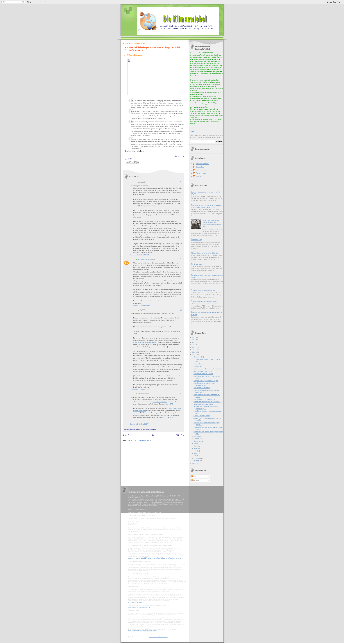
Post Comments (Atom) (142, 440)
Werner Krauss (201, 173)
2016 (194, 340)
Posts (195, 476)
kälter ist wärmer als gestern (203, 371)
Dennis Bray (200, 167)
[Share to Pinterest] (137, 162)
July (195, 446)
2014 (194, 344)
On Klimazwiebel (196, 264)
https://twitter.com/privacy (136, 602)
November (197, 436)
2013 (194, 347)
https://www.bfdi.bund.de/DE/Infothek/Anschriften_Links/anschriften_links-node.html (155, 558)
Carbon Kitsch (198, 364)
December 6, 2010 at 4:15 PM (139, 389)
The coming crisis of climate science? (204, 301)
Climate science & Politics (202, 415)
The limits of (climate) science (203, 374)
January (197, 461)
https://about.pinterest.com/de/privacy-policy (142, 630)
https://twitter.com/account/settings (139, 607)
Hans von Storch (201, 170)
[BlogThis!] (130, 162)
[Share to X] (132, 162)
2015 (194, 342)
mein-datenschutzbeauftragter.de (158, 637)
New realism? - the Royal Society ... (205, 399)
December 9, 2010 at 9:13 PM (139, 424)
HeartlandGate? (196, 240)
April (195, 453)
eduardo (198, 176)
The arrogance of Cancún (202, 388)
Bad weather (198, 366)
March (196, 456)
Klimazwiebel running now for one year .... (207, 401)
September (197, 441)
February (197, 458)
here (144, 151)
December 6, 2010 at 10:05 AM (140, 255)
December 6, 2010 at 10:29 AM (140, 305)
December (197, 357)
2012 (194, 349)
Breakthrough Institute (160, 402)
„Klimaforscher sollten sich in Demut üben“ (207, 369)
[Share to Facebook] (135, 162)
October (197, 438)
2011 (194, 352)
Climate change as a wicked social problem (205, 253)
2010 (194, 354)
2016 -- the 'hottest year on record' (203, 290)
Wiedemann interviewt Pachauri (204, 404)
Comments (196, 480)
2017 (194, 337)
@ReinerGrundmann (145, 259)
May (195, 451)
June (196, 448)
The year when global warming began (206, 381)
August (196, 443)
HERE (171, 404)
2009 (194, 463)
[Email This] (127, 162)
